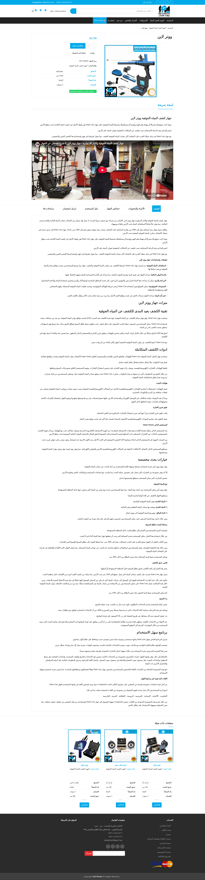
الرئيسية (170, 28)
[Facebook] (171, 2)
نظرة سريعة (145, 743)
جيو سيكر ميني (120, 765)
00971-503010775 (116, 837)
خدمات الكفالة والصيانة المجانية (159, 839)
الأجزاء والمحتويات (136, 208)
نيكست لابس (74, 783)
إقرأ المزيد (145, 738)
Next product (33, 28)
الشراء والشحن (165, 826)
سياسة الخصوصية (164, 852)
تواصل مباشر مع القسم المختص (82, 91)
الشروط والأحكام (164, 856)
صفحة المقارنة (165, 843)
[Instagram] (162, 2)
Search (73, 11)
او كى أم (145, 783)
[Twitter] (167, 2)
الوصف (156, 208)
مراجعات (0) (48, 208)
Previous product (38, 28)
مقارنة (92, 53)
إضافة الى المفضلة (78, 53)
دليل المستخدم (91, 208)
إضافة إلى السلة (77, 46)
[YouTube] (158, 2)
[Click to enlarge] (152, 92)
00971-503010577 (64, 2)
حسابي (168, 834)
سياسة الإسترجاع (164, 848)
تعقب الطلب (166, 830)
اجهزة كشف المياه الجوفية (157, 28)
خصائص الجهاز (113, 208)
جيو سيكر (157, 765)
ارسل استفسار (69, 208)
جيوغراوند (59, 71)
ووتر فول (84, 765)
